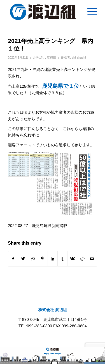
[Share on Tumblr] (62, 258)
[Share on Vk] (72, 258)
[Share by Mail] (92, 258)
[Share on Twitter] (23, 258)
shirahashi (79, 57)
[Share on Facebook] (13, 258)
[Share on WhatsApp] (33, 258)
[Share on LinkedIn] (52, 258)
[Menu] (89, 11)
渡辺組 (51, 57)
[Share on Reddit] (82, 258)
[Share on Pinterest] (43, 258)
